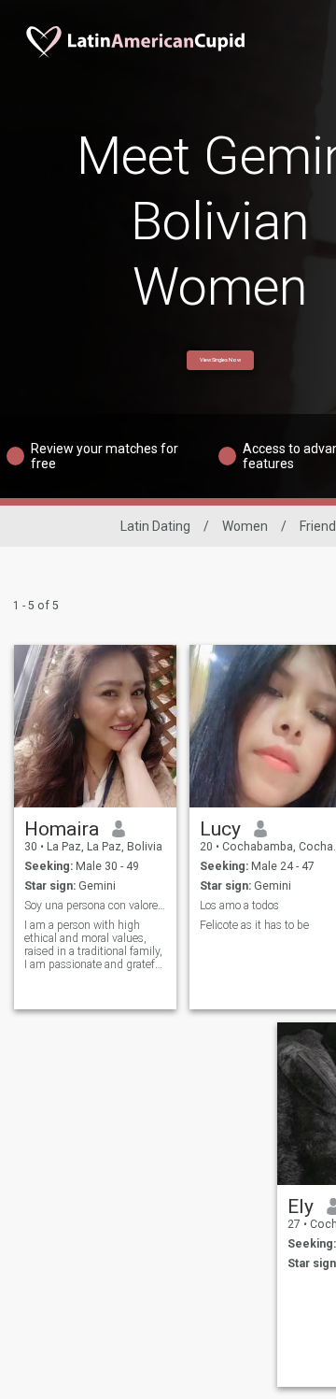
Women (245, 526)
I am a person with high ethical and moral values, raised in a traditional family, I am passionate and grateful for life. (94, 945)
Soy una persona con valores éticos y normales (95, 905)
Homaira (61, 829)
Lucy (220, 829)
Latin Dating (155, 526)
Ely (300, 1206)
